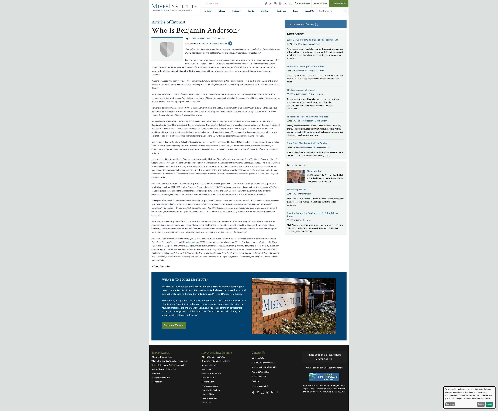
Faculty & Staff (208, 382)
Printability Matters (296, 190)
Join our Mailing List (260, 386)
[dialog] (469, 397)
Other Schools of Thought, (202, 38)
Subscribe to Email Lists (211, 390)
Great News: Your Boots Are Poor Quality (307, 143)
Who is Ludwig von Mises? (162, 357)
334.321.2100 (263, 372)
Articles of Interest (168, 22)
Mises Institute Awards (211, 374)
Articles (208, 11)
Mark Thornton (220, 44)
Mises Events (207, 369)
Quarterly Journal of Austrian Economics (168, 365)
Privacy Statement (210, 399)
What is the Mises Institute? (213, 357)
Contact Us (206, 403)
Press (295, 11)
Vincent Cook (314, 44)
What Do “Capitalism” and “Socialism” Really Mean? (312, 40)
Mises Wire (302, 44)
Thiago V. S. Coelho (316, 71)
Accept (489, 404)
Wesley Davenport (322, 148)
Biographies (219, 38)
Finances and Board (210, 386)
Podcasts (236, 11)
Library (222, 11)
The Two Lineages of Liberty (301, 90)
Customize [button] (450, 404)
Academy (265, 11)
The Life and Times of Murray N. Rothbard (307, 117)
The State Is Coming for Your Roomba (305, 67)
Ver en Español (211, 4)
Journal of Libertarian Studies (163, 369)
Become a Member (173, 325)
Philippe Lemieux (316, 94)
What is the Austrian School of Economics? (169, 361)
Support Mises (339, 4)
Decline (481, 404)
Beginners (281, 11)
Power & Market (305, 148)
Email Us (255, 381)
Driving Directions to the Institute (216, 361)
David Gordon (321, 121)
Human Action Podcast (161, 378)
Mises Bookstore (209, 378)
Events (251, 11)
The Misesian (156, 382)
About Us (309, 11)
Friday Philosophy (305, 121)
